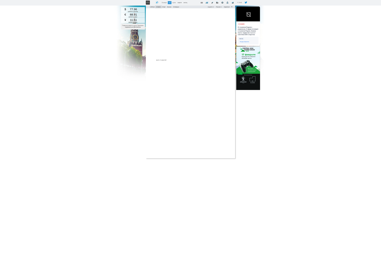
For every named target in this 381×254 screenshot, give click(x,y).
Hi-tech (158, 7)
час (170, 2)
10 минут (164, 2)
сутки (174, 2)
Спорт (163, 7)
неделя (180, 2)
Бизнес (169, 7)
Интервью (176, 7)
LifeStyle (152, 7)
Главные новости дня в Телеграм (132, 26)
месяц (185, 2)
